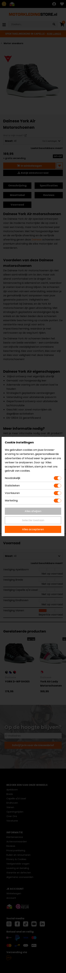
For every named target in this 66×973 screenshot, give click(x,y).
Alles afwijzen (33, 511)
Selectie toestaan (33, 520)
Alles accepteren (33, 529)
